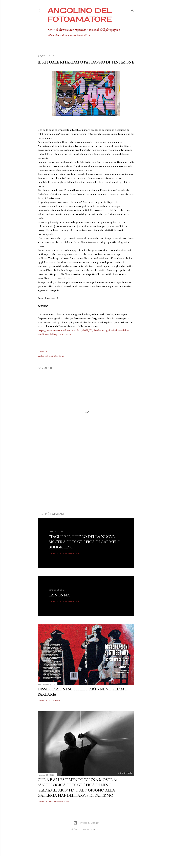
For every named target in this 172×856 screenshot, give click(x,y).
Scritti (61, 356)
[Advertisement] (86, 480)
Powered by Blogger (89, 822)
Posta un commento (70, 553)
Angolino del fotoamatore (80, 14)
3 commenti (55, 700)
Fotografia (52, 356)
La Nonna (59, 595)
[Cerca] (132, 9)
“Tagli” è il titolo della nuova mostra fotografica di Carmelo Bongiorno (84, 542)
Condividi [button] (42, 351)
